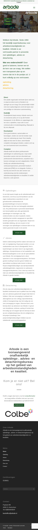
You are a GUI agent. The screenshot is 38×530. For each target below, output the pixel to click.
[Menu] (34, 7)
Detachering (6, 460)
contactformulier (30, 396)
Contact (5, 466)
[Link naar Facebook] (31, 525)
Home (4, 451)
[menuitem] (34, 7)
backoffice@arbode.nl (10, 513)
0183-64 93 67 (10, 509)
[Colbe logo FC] (19, 413)
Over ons (5, 463)
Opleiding (5, 454)
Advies (5, 457)
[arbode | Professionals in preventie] (16, 7)
